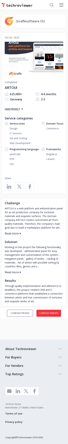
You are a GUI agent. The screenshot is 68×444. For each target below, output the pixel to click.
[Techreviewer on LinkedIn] (18, 391)
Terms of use (13, 413)
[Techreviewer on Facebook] (34, 391)
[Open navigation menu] (61, 5)
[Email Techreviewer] (9, 391)
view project (12, 109)
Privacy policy (13, 422)
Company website (48, 313)
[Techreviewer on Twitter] (26, 391)
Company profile (20, 313)
